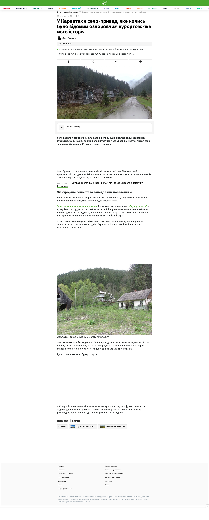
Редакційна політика (65, 474)
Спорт (117, 8)
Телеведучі (62, 481)
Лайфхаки (152, 8)
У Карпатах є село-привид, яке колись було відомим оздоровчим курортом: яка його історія (113, 12)
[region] (104, 514)
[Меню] (4, 3)
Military (176, 8)
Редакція (61, 470)
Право (106, 8)
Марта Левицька (69, 38)
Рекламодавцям (111, 466)
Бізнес (50, 8)
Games (199, 8)
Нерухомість (92, 8)
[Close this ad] (207, 506)
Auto (165, 8)
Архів (107, 485)
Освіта (139, 8)
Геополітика (21, 8)
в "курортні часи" (138, 206)
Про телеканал (63, 477)
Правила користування (113, 470)
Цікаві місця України (71, 12)
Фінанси (62, 8)
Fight (128, 8)
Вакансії (61, 485)
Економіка (37, 8)
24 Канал (6, 8)
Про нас (61, 466)
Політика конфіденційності (114, 474)
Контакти (108, 481)
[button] (68, 61)
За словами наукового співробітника (77, 206)
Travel (59, 12)
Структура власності (65, 489)
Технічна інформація (112, 477)
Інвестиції (76, 8)
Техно (188, 8)
